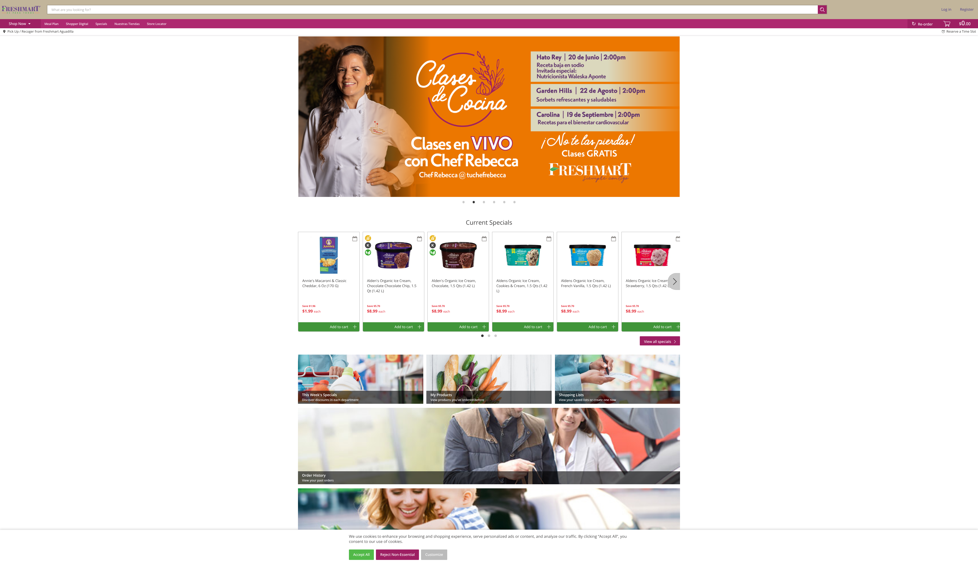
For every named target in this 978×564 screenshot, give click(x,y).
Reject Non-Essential (397, 554)
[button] (328, 277)
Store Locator (157, 24)
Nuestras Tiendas (127, 24)
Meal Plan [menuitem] (51, 24)
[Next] (674, 281)
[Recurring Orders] (355, 239)
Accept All (361, 554)
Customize (434, 554)
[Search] (822, 9)
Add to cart (339, 327)
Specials (101, 24)
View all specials (657, 341)
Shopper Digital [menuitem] (77, 24)
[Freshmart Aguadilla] (21, 9)
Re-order (925, 24)
